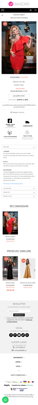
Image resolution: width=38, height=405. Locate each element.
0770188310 (20, 347)
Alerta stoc (20, 96)
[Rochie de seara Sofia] (27, 268)
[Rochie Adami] (19, 47)
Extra (18, 362)
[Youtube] (19, 335)
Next (34, 50)
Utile (18, 366)
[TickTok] (23, 335)
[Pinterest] (15, 335)
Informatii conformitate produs (13, 184)
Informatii (18, 357)
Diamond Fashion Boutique (19, 18)
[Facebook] (11, 335)
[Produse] (3, 10)
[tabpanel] (19, 47)
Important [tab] (6, 192)
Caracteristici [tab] (7, 188)
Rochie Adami (10, 237)
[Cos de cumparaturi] (30, 10)
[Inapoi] (1, 15)
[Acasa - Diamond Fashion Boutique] (19, 4)
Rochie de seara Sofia (27, 283)
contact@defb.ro (20, 350)
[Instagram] (27, 335)
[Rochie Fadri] (10, 268)
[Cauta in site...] (35, 10)
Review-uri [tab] (7, 196)
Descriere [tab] (6, 147)
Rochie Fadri (10, 283)
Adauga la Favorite (18, 112)
